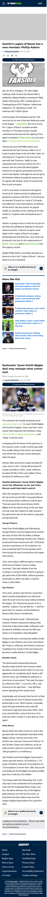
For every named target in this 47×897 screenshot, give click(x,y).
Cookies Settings (29, 875)
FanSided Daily (29, 858)
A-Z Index (6, 875)
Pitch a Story (7, 862)
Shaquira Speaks (12, 51)
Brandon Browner (31, 244)
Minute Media (13, 881)
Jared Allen (21, 124)
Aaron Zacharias (12, 380)
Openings (26, 850)
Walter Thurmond (10, 244)
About (4, 850)
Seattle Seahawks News (17, 348)
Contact (5, 854)
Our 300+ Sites (28, 854)
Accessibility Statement (33, 871)
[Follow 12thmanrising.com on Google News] (41, 268)
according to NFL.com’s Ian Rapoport (23, 141)
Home (4, 348)
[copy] (16, 55)
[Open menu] (3, 3)
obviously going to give (12, 424)
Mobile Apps (7, 858)
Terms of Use (8, 867)
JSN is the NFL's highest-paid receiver (19, 434)
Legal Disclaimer (9, 871)
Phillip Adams (25, 137)
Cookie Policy (28, 867)
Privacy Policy (28, 862)
